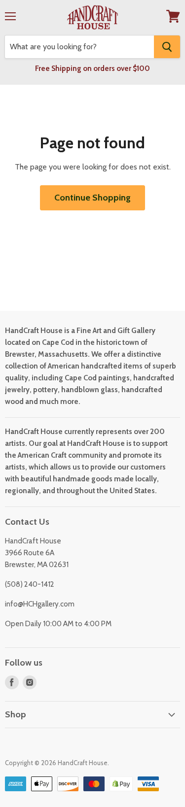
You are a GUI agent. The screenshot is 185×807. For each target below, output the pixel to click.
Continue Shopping (92, 197)
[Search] (167, 46)
